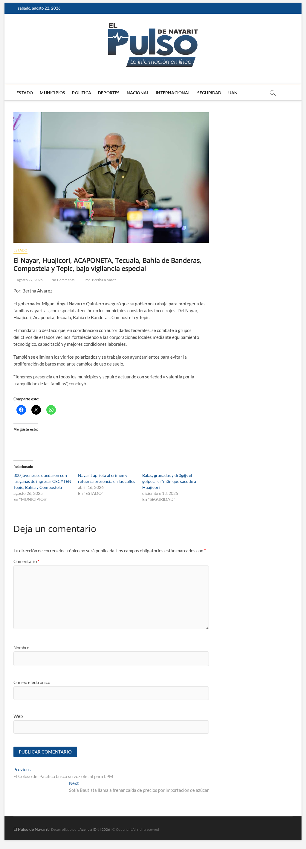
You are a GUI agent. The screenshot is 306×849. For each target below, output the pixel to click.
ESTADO (24, 92)
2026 (106, 829)
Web (18, 716)
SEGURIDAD (209, 92)
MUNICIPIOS (52, 92)
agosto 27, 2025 (29, 280)
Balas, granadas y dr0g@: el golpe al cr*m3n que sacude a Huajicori (169, 481)
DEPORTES (109, 92)
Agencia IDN (89, 829)
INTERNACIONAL (173, 92)
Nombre (21, 647)
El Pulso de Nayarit (31, 829)
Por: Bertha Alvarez (100, 280)
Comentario (26, 561)
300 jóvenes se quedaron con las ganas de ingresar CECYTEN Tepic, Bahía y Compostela (42, 481)
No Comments (62, 280)
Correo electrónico (31, 682)
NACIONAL (138, 92)
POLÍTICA (81, 92)
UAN (233, 92)
